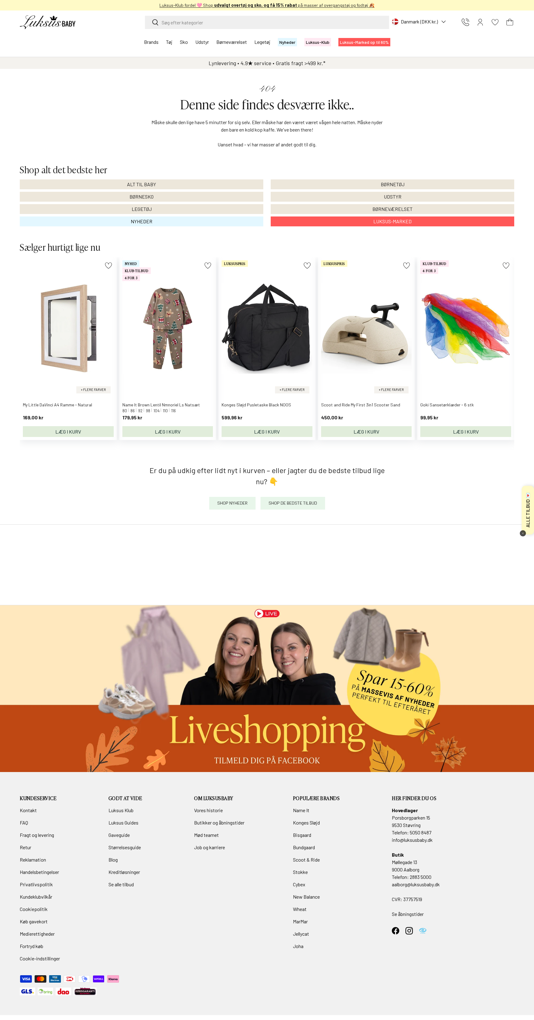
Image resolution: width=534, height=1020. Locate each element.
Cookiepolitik (34, 909)
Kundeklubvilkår (36, 897)
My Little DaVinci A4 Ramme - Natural (57, 404)
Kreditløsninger (124, 872)
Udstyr (202, 42)
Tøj (169, 42)
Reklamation (33, 860)
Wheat (300, 909)
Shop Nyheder (232, 503)
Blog (113, 860)
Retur (25, 847)
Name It (301, 810)
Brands (151, 42)
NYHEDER (141, 221)
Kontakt (28, 810)
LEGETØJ (142, 209)
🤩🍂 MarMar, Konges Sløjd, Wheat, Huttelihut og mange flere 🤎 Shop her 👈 (370, 5)
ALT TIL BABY (141, 184)
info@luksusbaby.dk (412, 840)
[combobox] (267, 22)
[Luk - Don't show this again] (523, 533)
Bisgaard (302, 835)
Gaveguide (119, 835)
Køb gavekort (34, 921)
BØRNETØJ (393, 184)
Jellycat (301, 934)
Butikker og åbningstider (219, 822)
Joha (298, 946)
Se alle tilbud (121, 884)
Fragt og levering (37, 835)
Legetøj (262, 42)
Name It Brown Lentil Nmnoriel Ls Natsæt (161, 404)
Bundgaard (304, 847)
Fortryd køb (31, 946)
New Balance (306, 897)
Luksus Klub (121, 810)
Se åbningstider (408, 914)
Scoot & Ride (306, 860)
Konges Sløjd (306, 822)
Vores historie (208, 810)
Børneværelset (231, 42)
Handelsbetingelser (39, 872)
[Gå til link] (267, 688)
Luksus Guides (123, 822)
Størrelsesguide (124, 847)
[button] (510, 22)
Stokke (300, 872)
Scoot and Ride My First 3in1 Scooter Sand (360, 404)
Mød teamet (206, 835)
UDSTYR (392, 196)
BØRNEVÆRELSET (392, 209)
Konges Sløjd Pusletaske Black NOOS (256, 404)
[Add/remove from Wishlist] (108, 265)
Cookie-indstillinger (40, 958)
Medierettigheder (37, 934)
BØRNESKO (141, 196)
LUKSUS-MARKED (392, 221)
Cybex (299, 884)
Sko (184, 42)
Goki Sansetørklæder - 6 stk (447, 404)
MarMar (300, 921)
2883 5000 (420, 877)
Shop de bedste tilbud (293, 503)
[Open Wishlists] (495, 22)
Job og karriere (209, 847)
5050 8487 (420, 832)
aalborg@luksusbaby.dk (416, 884)
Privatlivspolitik (36, 884)
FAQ (24, 822)
